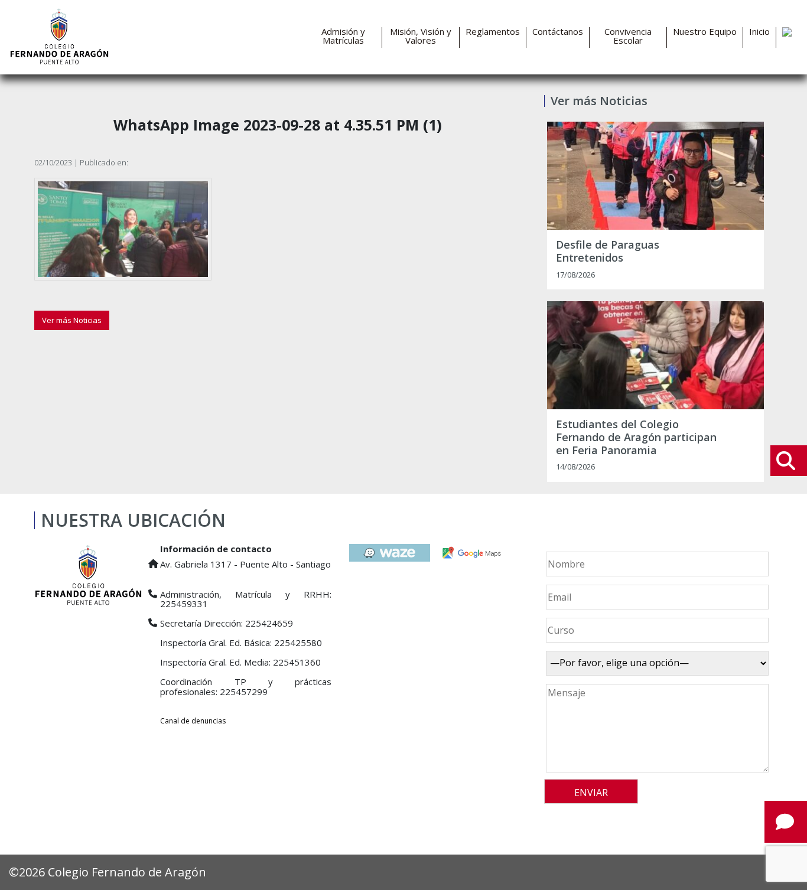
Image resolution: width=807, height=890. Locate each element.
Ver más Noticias (72, 320)
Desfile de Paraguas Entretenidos (607, 251)
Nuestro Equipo (705, 31)
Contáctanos (557, 31)
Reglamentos (493, 31)
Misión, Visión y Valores (420, 36)
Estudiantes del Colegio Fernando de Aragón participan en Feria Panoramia (636, 437)
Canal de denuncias (193, 721)
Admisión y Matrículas (343, 36)
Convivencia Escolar (628, 36)
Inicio (759, 31)
